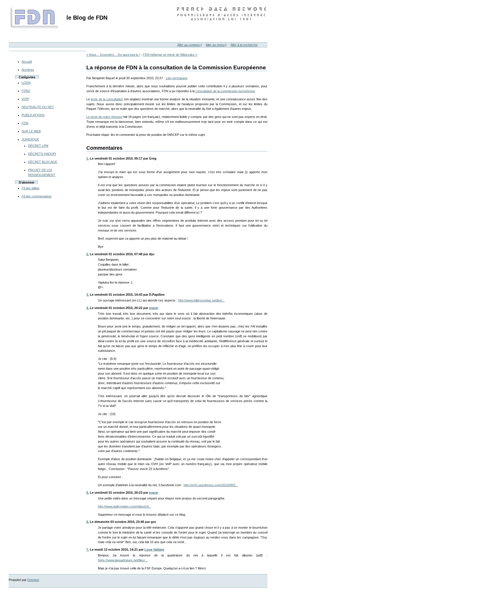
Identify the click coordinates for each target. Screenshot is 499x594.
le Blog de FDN (86, 17)
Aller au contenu (188, 45)
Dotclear (33, 580)
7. (87, 549)
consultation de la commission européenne (225, 91)
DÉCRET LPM (38, 145)
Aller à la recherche (244, 45)
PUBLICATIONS (33, 115)
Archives (28, 69)
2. (87, 254)
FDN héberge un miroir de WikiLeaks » (170, 54)
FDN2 (26, 90)
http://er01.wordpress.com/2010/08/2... (211, 485)
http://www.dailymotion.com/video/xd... (124, 506)
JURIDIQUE (30, 139)
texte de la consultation (107, 99)
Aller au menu (215, 45)
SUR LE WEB (31, 131)
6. (87, 521)
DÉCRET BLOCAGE (42, 162)
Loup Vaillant (154, 549)
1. (87, 158)
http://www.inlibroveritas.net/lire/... (201, 300)
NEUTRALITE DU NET (38, 107)
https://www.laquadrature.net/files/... (123, 560)
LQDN (26, 82)
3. (87, 294)
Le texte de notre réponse (104, 117)
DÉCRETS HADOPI (42, 154)
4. (87, 308)
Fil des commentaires (37, 196)
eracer (153, 308)
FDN (25, 123)
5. (87, 492)
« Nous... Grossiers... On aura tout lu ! (113, 54)
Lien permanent (176, 78)
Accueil (27, 61)
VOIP (25, 99)
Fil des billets (31, 188)
